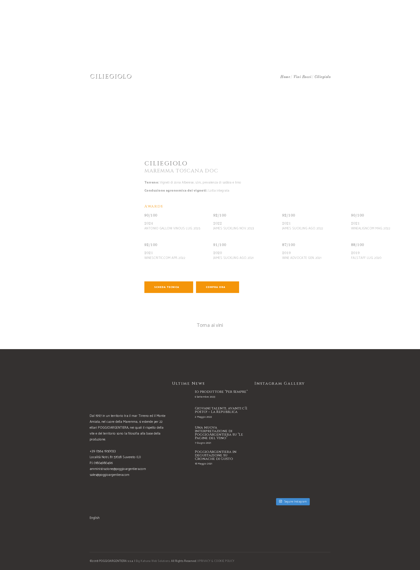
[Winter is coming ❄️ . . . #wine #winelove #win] (312, 408)
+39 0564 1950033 (103, 451)
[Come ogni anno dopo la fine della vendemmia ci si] (312, 478)
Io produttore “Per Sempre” (221, 391)
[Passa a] (381, 11)
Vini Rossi (302, 77)
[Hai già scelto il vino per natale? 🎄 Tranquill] (272, 443)
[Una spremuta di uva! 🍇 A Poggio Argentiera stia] (272, 478)
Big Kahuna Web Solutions (153, 561)
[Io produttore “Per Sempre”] (181, 395)
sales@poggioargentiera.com (110, 475)
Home (285, 77)
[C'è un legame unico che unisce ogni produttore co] (312, 443)
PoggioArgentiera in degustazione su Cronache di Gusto (216, 455)
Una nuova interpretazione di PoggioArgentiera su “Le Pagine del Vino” (219, 432)
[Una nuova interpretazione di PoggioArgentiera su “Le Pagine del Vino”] (181, 435)
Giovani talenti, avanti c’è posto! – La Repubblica (221, 410)
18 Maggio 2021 (203, 464)
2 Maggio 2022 (203, 417)
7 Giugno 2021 (203, 443)
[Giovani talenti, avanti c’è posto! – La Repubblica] (181, 413)
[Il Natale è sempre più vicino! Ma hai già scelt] (272, 408)
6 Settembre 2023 (205, 397)
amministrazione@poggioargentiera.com (118, 469)
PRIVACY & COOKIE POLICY (216, 561)
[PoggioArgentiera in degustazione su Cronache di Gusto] (181, 458)
